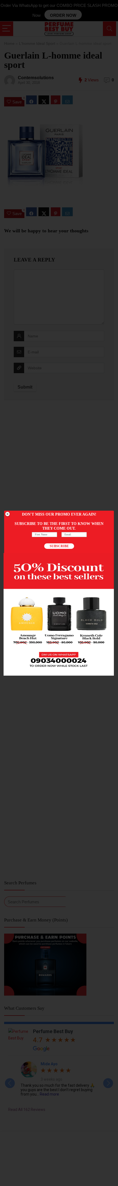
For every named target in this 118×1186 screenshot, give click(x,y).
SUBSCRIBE (59, 546)
